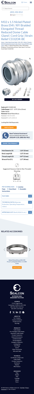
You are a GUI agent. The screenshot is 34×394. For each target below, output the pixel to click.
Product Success (17, 321)
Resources (17, 371)
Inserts (17, 347)
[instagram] (20, 312)
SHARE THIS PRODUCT (10, 143)
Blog (17, 373)
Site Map (17, 323)
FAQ (17, 376)
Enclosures (17, 363)
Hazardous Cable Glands (17, 333)
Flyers (17, 382)
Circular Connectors (17, 335)
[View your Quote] (22, 2)
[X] (13, 312)
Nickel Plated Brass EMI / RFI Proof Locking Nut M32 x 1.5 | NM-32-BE (17, 261)
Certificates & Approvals (17, 357)
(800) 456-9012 (16, 12)
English (13, 15)
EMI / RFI (20, 42)
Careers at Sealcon (17, 320)
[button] (30, 58)
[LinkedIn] (17, 312)
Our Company (17, 318)
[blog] (23, 312)
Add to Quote (8, 127)
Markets (17, 364)
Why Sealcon (17, 366)
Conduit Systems (17, 338)
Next (29, 249)
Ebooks (17, 374)
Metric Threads (27, 42)
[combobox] (15, 8)
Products (17, 328)
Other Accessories (17, 349)
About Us (17, 316)
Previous (4, 249)
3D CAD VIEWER (17, 99)
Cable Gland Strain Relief (11, 42)
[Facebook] (10, 312)
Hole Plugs (17, 346)
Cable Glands (17, 330)
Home (2, 42)
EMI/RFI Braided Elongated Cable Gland (11, 44)
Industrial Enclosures (17, 337)
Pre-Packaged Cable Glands (17, 331)
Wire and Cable (17, 351)
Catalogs (17, 378)
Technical (17, 356)
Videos (17, 380)
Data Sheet (12, 189)
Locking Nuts (17, 344)
